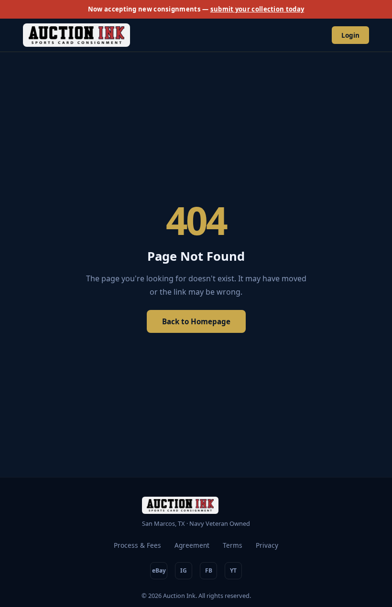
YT (233, 570)
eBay (159, 570)
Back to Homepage (196, 321)
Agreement (191, 545)
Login (350, 35)
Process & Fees (137, 545)
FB (208, 570)
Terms (232, 545)
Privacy (267, 545)
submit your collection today (257, 9)
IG (183, 570)
